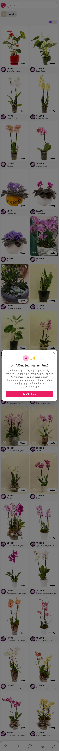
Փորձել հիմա (29, 394)
